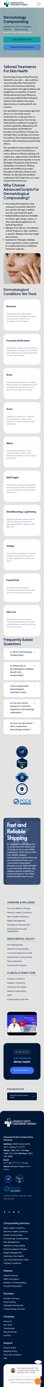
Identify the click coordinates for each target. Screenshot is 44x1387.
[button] (22, 653)
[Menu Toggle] (38, 4)
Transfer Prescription (13, 1286)
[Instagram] (18, 1212)
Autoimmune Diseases (17, 965)
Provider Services (11, 1298)
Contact (7, 1335)
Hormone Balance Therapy (19, 908)
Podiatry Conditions (16, 979)
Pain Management (15, 945)
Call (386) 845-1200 (22, 39)
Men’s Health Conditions (14, 1228)
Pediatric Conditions (16, 983)
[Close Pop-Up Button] (38, 1362)
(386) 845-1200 (18, 1150)
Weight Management (16, 921)
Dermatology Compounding (19, 957)
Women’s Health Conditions (16, 1231)
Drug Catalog (9, 1302)
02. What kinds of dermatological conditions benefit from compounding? (22, 670)
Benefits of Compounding (15, 1282)
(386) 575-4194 (11, 1153)
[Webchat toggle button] (38, 1381)
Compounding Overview (18, 999)
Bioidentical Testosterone (18, 925)
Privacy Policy (10, 1348)
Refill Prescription (11, 1279)
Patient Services (11, 1275)
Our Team (8, 1325)
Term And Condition (12, 1355)
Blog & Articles (10, 1332)
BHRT (9, 995)
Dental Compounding (16, 991)
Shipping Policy (10, 1351)
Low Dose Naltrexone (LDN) (19, 953)
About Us (8, 1321)
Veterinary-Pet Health (16, 987)
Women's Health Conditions (19, 912)
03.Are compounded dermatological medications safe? (19, 689)
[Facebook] (5, 1212)
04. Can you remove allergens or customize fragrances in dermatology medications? (22, 708)
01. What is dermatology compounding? (21, 653)
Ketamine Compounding (17, 949)
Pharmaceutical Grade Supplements (17, 930)
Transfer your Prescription (22, 47)
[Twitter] (9, 1212)
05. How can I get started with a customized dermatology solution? (21, 726)
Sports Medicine (14, 961)
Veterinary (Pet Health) (14, 1256)
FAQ (5, 1358)
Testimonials (9, 1328)
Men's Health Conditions (18, 916)
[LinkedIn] (14, 1212)
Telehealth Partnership (13, 1305)
